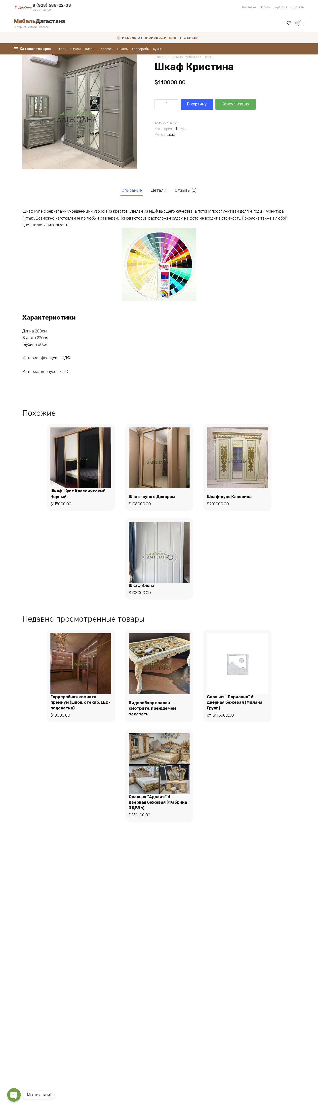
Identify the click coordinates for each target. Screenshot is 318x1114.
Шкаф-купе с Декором (152, 496)
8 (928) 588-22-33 (52, 5)
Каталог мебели (184, 57)
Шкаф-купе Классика (229, 496)
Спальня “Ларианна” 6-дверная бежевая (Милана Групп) (234, 702)
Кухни (157, 49)
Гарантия (280, 7)
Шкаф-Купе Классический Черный (78, 494)
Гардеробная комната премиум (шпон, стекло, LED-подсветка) (80, 702)
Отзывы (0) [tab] (186, 190)
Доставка (249, 7)
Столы (61, 49)
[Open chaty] (14, 1095)
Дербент (25, 7)
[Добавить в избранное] (263, 104)
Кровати (107, 49)
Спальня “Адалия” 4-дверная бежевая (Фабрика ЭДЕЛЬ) (158, 802)
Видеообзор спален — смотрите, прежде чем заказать (152, 708)
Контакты (297, 7)
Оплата (265, 7)
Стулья (75, 49)
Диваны (91, 49)
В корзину (197, 104)
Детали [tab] (158, 190)
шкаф (171, 135)
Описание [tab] (131, 190)
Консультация (235, 104)
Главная (160, 57)
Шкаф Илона (141, 585)
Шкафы (122, 49)
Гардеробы (140, 49)
